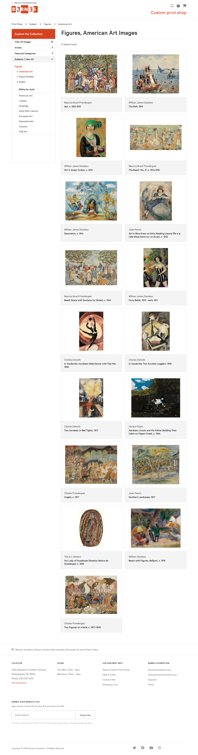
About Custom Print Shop (116, 669)
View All (29, 59)
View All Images (23, 41)
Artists (18, 47)
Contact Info (108, 679)
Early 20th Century (28, 110)
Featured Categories (25, 53)
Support (152, 679)
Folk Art (23, 131)
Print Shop (17, 24)
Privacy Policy (63, 723)
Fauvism (23, 126)
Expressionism (26, 121)
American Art (26, 71)
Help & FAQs (109, 674)
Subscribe (85, 715)
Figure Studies (26, 76)
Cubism (23, 100)
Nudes (22, 81)
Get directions (19, 682)
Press (151, 684)
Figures (18, 66)
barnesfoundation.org (159, 669)
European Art (26, 116)
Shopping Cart (110, 684)
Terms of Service (80, 723)
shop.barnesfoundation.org (162, 674)
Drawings (23, 105)
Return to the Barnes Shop (26, 2)
